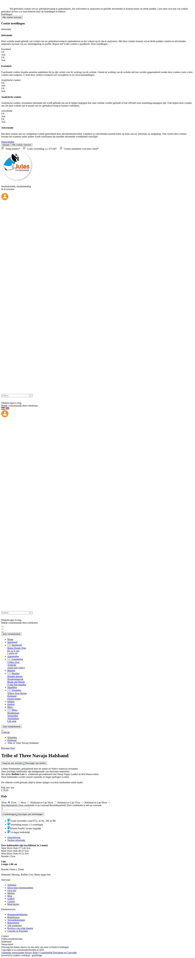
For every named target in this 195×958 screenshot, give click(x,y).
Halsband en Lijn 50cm (42, 802)
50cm (4, 802)
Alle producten (14, 925)
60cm (24, 802)
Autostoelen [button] (13, 656)
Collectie (5, 732)
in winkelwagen (9, 814)
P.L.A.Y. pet (13, 650)
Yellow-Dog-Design (17, 693)
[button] (5, 748)
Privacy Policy (32, 952)
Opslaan (6, 145)
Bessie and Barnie (16, 682)
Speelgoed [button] (12, 642)
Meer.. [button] (10, 707)
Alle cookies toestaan (11, 17)
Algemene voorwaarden (12, 952)
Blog (9, 896)
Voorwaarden (7, 141)
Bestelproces (13, 917)
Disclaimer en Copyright (65, 952)
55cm (14, 802)
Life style (11, 721)
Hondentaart (13, 713)
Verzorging (12, 715)
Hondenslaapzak (15, 679)
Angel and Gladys (16, 667)
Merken (11, 893)
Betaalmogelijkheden (17, 914)
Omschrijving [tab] (13, 837)
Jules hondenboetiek (11, 634)
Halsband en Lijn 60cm (96, 802)
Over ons (11, 890)
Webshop (11, 885)
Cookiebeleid (46, 952)
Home (10, 639)
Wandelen (12, 737)
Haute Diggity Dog (16, 648)
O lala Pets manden (16, 684)
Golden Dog (13, 662)
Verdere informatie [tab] (16, 840)
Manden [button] (11, 670)
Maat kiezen (13, 904)
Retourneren (13, 922)
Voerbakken (13, 718)
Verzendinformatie (16, 920)
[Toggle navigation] (2, 626)
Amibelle (11, 665)
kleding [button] (10, 701)
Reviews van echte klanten (20, 928)
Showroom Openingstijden (20, 887)
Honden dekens (14, 676)
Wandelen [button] (12, 687)
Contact (11, 901)
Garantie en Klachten (17, 931)
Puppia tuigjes (14, 698)
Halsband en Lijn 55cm (69, 802)
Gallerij (10, 898)
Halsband (11, 696)
